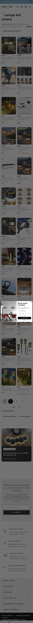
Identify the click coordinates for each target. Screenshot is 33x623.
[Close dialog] (31, 302)
